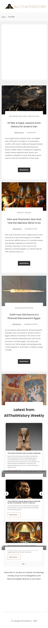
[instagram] (28, 614)
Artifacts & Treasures (24, 212)
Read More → (14, 515)
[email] (32, 614)
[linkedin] (24, 614)
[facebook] (16, 614)
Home (4, 17)
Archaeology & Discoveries (18, 116)
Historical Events (33, 116)
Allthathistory (17, 229)
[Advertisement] (24, 52)
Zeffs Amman (19, 132)
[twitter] (20, 614)
